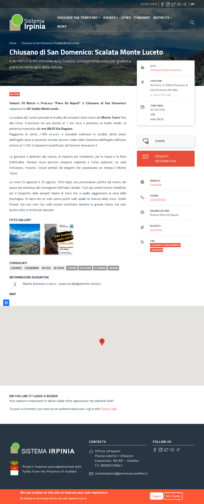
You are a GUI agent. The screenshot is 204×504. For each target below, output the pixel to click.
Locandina (156, 230)
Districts (161, 17)
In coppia (59, 268)
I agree (156, 496)
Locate (6, 303)
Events (109, 17)
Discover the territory (77, 17)
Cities (126, 17)
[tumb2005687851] (58, 239)
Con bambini (32, 268)
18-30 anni (85, 268)
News (62, 26)
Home (13, 43)
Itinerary (142, 17)
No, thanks (173, 496)
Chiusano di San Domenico (166, 70)
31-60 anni (100, 268)
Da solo (46, 268)
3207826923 (158, 200)
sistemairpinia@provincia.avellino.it (121, 473)
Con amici (16, 268)
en (192, 4)
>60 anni (113, 268)
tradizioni (156, 250)
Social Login (149, 4)
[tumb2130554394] (24, 239)
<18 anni (71, 268)
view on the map (162, 95)
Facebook (156, 185)
